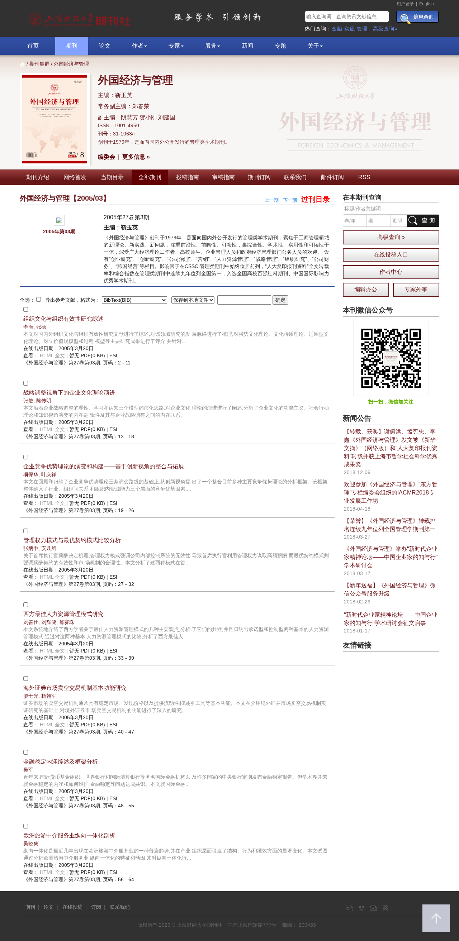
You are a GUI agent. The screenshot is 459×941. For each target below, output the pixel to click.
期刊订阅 (259, 177)
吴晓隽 (30, 843)
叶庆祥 (48, 474)
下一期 (290, 200)
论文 (104, 46)
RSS (364, 177)
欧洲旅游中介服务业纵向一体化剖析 (69, 835)
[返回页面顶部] (436, 918)
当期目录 (112, 177)
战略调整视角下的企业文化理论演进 (69, 393)
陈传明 (43, 400)
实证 (349, 29)
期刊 (71, 46)
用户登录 (405, 3)
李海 (28, 327)
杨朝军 (48, 696)
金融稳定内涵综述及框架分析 (60, 762)
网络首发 (74, 177)
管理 (362, 29)
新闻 (247, 46)
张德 (41, 327)
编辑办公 (365, 289)
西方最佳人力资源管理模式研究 (63, 614)
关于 (313, 46)
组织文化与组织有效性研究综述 (63, 319)
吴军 (28, 770)
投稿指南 (187, 177)
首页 (33, 46)
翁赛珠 (66, 622)
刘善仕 (30, 622)
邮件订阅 (332, 177)
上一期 (272, 200)
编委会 (106, 157)
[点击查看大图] (59, 220)
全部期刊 (149, 177)
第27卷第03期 (61, 363)
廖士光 (30, 696)
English (426, 3)
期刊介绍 (37, 177)
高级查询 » (391, 237)
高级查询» (385, 29)
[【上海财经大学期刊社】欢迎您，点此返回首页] (80, 18)
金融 (337, 29)
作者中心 (390, 272)
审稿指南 (223, 177)
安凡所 (48, 548)
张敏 (28, 400)
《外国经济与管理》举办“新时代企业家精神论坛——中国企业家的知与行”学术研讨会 (390, 557)
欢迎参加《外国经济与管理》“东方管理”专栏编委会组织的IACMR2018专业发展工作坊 (390, 492)
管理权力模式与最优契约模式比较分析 (72, 540)
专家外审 (415, 289)
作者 (137, 46)
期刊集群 (39, 64)
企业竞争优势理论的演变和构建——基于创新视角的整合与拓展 (103, 466)
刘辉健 (48, 622)
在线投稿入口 (391, 255)
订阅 (96, 907)
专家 (174, 46)
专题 (280, 46)
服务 (211, 46)
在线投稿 (72, 907)
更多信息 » (136, 157)
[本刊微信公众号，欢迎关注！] (391, 358)
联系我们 (295, 177)
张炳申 (30, 548)
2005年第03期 (59, 231)
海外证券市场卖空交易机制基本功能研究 (75, 688)
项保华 (30, 474)
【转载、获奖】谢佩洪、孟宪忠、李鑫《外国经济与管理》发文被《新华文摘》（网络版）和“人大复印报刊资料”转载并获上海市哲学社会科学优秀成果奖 (390, 448)
